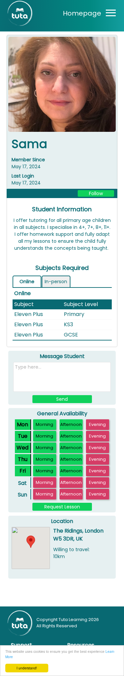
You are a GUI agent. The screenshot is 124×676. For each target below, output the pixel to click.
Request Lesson (62, 506)
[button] (31, 541)
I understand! (27, 667)
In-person (56, 281)
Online (27, 281)
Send (62, 399)
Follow (96, 193)
